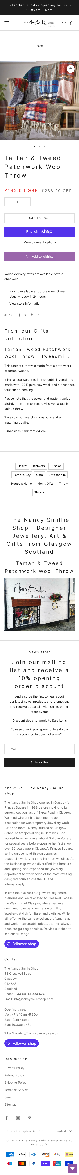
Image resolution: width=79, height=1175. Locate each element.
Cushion (56, 466)
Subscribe (39, 762)
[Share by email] (38, 315)
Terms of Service (16, 1090)
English (61, 1131)
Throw (63, 483)
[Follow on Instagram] (18, 1118)
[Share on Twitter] (25, 315)
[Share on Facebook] (19, 315)
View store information (25, 303)
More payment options (39, 242)
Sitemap (10, 1104)
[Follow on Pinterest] (29, 1118)
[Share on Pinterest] (31, 315)
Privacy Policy (14, 1068)
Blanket (22, 466)
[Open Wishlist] (72, 1168)
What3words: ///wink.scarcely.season (31, 1033)
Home (40, 45)
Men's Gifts (45, 483)
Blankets (39, 466)
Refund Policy (14, 1075)
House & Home (21, 483)
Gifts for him (57, 475)
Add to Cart (39, 218)
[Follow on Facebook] (6, 1118)
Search (9, 1097)
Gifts (39, 475)
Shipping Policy (15, 1082)
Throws (39, 492)
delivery (20, 274)
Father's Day (22, 475)
